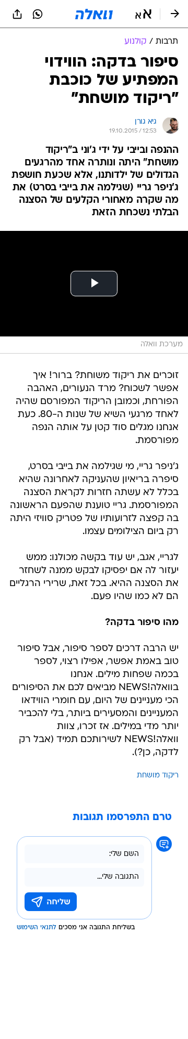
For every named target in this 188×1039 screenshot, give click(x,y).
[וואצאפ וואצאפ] (37, 14)
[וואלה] (94, 14)
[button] (143, 14)
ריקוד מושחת (158, 775)
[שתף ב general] (17, 14)
